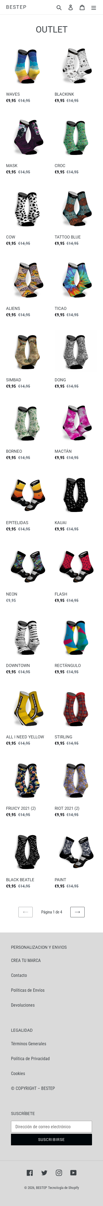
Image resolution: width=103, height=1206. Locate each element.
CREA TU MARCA (26, 960)
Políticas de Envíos (27, 990)
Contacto (19, 975)
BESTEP (16, 7)
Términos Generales (28, 1043)
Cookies (18, 1073)
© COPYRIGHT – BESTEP (33, 1088)
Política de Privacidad (30, 1058)
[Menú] (93, 7)
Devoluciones (23, 1005)
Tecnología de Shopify (63, 1188)
